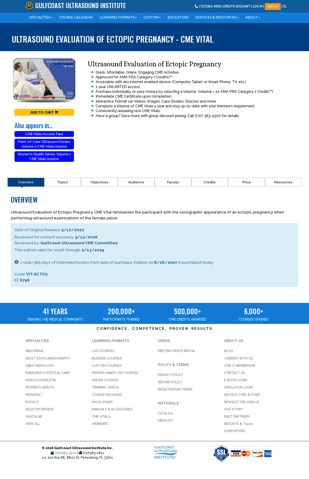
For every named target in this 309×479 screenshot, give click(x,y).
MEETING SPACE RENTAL (177, 351)
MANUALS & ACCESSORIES (112, 409)
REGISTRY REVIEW (40, 409)
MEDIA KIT (165, 420)
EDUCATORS (178, 17)
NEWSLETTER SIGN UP (241, 402)
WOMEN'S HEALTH (40, 387)
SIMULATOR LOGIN (238, 387)
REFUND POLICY (170, 382)
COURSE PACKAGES (107, 395)
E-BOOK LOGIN (235, 380)
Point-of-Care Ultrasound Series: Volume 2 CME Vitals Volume (44, 144)
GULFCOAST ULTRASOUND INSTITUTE (80, 5)
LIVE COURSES (103, 351)
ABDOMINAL (35, 351)
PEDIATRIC (33, 395)
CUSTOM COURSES (107, 365)
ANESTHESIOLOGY (40, 365)
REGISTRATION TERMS (175, 389)
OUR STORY (233, 409)
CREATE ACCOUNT (236, 6)
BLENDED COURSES (107, 358)
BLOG (228, 351)
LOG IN (258, 6)
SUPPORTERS (234, 431)
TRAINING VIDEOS (105, 387)
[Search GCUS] (285, 6)
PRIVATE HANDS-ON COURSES (115, 373)
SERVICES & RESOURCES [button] (215, 17)
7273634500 (209, 6)
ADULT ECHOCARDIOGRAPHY (48, 358)
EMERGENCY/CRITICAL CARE (48, 373)
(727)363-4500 (65, 453)
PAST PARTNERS (237, 416)
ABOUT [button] (251, 17)
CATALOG (165, 413)
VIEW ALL (33, 424)
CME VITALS (101, 416)
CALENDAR (76, 17)
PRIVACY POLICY (170, 375)
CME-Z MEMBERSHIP (240, 365)
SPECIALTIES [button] (39, 17)
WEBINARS (100, 424)
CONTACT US (234, 373)
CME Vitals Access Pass (44, 134)
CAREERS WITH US (238, 358)
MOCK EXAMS (102, 402)
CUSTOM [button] (151, 17)
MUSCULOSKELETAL (41, 380)
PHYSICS (32, 402)
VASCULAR (34, 416)
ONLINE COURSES (105, 380)
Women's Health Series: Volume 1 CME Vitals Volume (44, 156)
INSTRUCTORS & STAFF (242, 395)
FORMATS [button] (117, 17)
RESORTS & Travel (238, 424)
